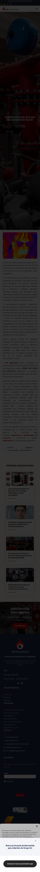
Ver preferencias (20, 864)
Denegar (20, 859)
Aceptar (20, 853)
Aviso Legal (33, 869)
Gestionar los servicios (19, 847)
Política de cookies (9, 869)
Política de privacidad (22, 869)
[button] (37, 826)
